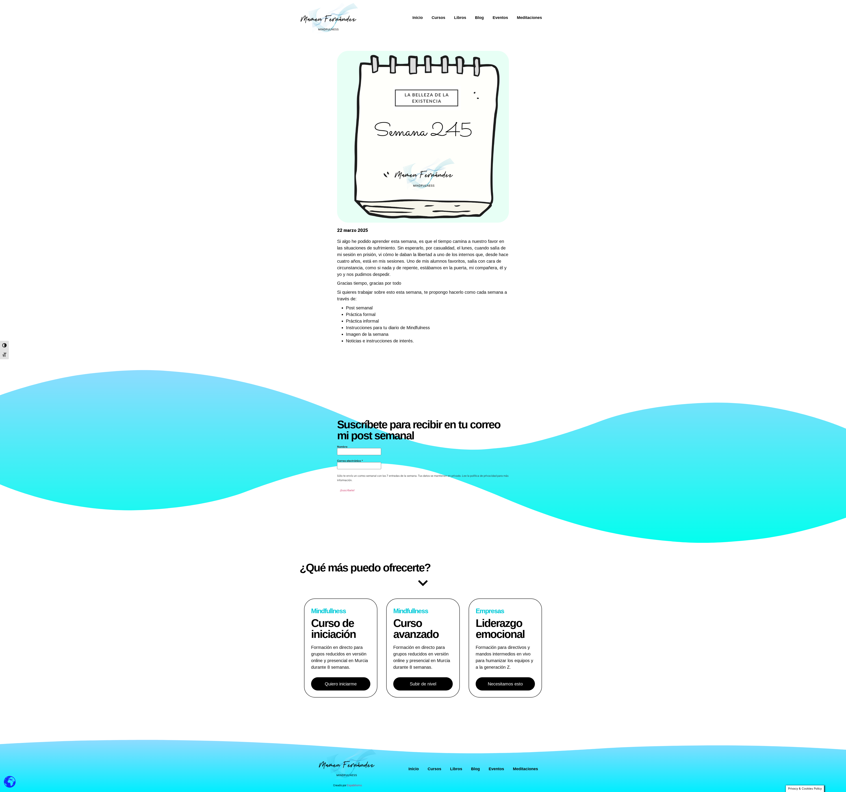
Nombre (342, 446)
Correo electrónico (350, 461)
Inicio (417, 17)
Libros (460, 17)
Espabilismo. (354, 785)
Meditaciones (529, 17)
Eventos (500, 17)
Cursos (438, 17)
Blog (479, 17)
